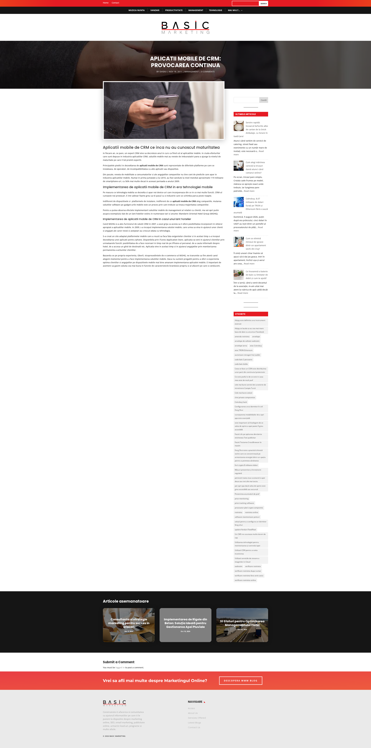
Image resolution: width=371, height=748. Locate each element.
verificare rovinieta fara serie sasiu (249, 575)
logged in (120, 667)
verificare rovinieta (253, 566)
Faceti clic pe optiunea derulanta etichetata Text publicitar (248, 436)
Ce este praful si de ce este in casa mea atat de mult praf (249, 378)
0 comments (208, 71)
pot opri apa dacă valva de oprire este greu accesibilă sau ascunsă (250, 488)
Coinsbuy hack (241, 402)
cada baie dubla (241, 364)
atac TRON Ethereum (243, 350)
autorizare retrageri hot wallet (247, 355)
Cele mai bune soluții (243, 393)
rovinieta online (251, 512)
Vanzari (154, 10)
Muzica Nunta (137, 10)
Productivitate (174, 10)
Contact (115, 3)
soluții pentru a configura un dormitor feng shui (250, 523)
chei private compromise (245, 397)
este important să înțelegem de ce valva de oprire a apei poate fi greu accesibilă (249, 426)
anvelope (256, 336)
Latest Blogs (194, 722)
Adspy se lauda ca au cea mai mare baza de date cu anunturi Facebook (249, 330)
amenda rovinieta (242, 336)
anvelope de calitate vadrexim (247, 341)
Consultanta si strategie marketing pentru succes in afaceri (128, 623)
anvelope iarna (241, 345)
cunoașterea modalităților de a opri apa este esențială (249, 416)
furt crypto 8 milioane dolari (246, 465)
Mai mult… (234, 10)
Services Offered (197, 717)
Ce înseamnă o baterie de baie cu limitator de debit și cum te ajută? (257, 275)
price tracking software (244, 503)
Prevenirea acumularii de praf (247, 494)
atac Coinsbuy (256, 345)
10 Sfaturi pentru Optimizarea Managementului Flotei (242, 623)
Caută (264, 100)
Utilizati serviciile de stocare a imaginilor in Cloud (247, 560)
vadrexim (238, 566)
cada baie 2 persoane (243, 359)
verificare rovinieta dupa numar (248, 571)
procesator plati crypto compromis (249, 507)
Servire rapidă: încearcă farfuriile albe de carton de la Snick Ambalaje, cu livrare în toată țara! (251, 129)
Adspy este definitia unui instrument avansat (250, 322)
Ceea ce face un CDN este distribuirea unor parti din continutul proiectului (250, 370)
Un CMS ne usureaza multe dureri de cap (250, 536)
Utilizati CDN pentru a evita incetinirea (246, 552)
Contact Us (194, 727)
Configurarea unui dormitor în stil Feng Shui (249, 408)
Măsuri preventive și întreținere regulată (248, 472)
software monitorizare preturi (247, 517)
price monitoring (242, 498)
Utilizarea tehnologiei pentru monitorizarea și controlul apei (247, 544)
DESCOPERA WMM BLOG (241, 680)
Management (195, 10)
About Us (193, 713)
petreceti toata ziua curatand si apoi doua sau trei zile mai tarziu (250, 480)
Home (106, 3)
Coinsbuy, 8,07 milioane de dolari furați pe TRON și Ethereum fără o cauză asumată (251, 205)
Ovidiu (163, 71)
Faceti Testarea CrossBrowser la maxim (248, 444)
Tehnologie (215, 10)
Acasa (191, 708)
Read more (249, 191)
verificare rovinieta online (245, 580)
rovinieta (238, 512)
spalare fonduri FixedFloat (245, 529)
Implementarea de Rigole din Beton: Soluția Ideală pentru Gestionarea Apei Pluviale (185, 623)
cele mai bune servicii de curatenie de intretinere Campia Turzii (250, 386)
